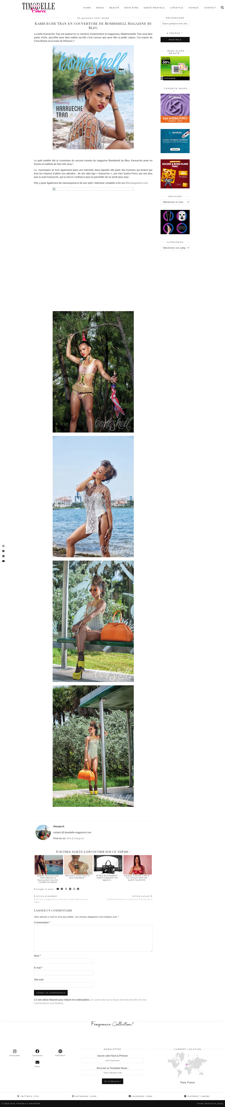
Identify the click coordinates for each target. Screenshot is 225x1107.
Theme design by (210, 1104)
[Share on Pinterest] (70, 889)
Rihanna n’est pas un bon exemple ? (77, 876)
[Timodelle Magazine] (38, 7)
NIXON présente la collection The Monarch (129, 897)
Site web (38, 979)
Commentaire (42, 922)
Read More (175, 39)
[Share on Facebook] (62, 889)
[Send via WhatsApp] (74, 889)
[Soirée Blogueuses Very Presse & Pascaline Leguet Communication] (49, 864)
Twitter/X (29, 1096)
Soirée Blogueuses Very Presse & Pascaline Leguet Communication (48, 878)
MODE (105, 18)
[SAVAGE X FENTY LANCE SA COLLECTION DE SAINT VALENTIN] (137, 864)
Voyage (194, 7)
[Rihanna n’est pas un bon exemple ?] (78, 864)
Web (69, 838)
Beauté (114, 7)
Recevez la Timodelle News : (112, 1068)
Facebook (141, 1096)
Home (87, 7)
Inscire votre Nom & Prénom (112, 1055)
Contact (210, 7)
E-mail (38, 967)
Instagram (78, 838)
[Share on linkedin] (78, 889)
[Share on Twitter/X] (66, 889)
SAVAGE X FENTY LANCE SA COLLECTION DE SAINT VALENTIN (136, 877)
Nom (37, 955)
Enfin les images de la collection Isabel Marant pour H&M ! (61, 899)
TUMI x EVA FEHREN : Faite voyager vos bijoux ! (107, 877)
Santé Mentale (154, 7)
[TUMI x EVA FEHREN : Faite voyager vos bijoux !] (108, 864)
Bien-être (132, 7)
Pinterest (198, 1096)
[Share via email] (58, 889)
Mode (100, 7)
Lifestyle (176, 7)
